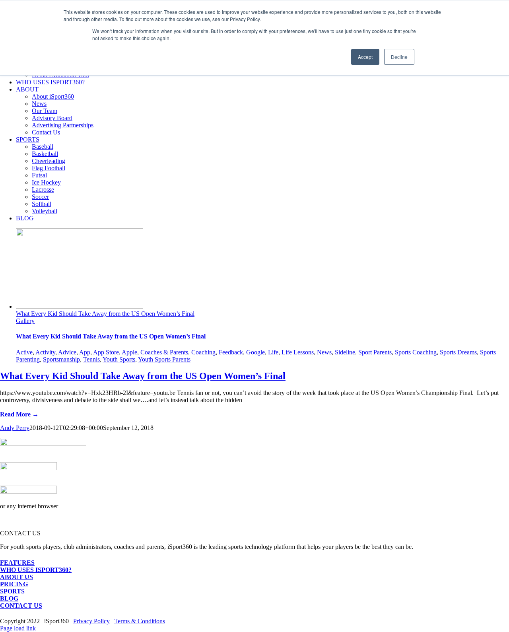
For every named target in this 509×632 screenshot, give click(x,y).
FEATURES (17, 562)
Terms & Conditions (139, 621)
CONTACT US (21, 605)
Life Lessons (298, 352)
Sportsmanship (61, 359)
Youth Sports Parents (164, 359)
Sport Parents (375, 352)
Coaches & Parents (164, 352)
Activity (45, 352)
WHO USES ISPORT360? (36, 569)
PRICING (14, 584)
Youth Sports (119, 359)
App (84, 352)
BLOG (9, 598)
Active (24, 352)
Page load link (18, 628)
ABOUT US (16, 577)
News (324, 352)
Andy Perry (14, 427)
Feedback (231, 352)
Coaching (203, 352)
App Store (106, 352)
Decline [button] (399, 56)
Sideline (345, 352)
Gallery (25, 320)
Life (273, 352)
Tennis (91, 359)
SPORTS (12, 591)
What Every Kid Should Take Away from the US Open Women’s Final (105, 313)
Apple (129, 352)
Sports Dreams (458, 352)
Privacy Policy (91, 621)
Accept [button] (365, 56)
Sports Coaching (416, 352)
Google (255, 352)
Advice (67, 352)
